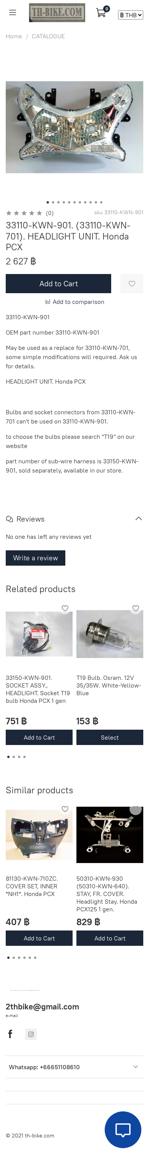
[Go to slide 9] (90, 202)
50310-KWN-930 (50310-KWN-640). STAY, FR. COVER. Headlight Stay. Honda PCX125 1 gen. (106, 894)
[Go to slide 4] (64, 202)
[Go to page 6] (35, 958)
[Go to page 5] (30, 958)
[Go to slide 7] (80, 202)
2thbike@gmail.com (42, 1006)
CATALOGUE (48, 36)
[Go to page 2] (14, 757)
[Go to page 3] (19, 757)
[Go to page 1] (8, 757)
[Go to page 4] (24, 757)
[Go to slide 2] (53, 202)
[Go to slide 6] (74, 202)
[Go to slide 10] (96, 202)
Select (110, 737)
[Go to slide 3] (58, 202)
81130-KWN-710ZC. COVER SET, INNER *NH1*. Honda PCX (32, 886)
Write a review (35, 557)
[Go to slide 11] (101, 202)
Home (14, 36)
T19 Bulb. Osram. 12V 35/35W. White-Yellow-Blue (108, 685)
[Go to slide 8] (85, 202)
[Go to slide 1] (48, 202)
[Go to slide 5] (69, 202)
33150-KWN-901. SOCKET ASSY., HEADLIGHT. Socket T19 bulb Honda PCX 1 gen (38, 689)
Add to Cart (39, 737)
